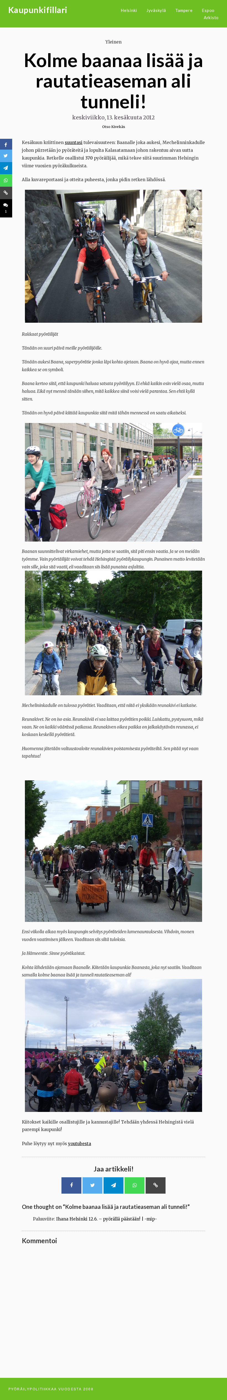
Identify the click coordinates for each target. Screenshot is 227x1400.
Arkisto (211, 17)
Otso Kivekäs (113, 126)
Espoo (208, 10)
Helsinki (129, 10)
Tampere (183, 10)
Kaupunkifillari (38, 10)
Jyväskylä (156, 10)
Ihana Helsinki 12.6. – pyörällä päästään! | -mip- (106, 1219)
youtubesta (79, 1143)
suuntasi (73, 142)
